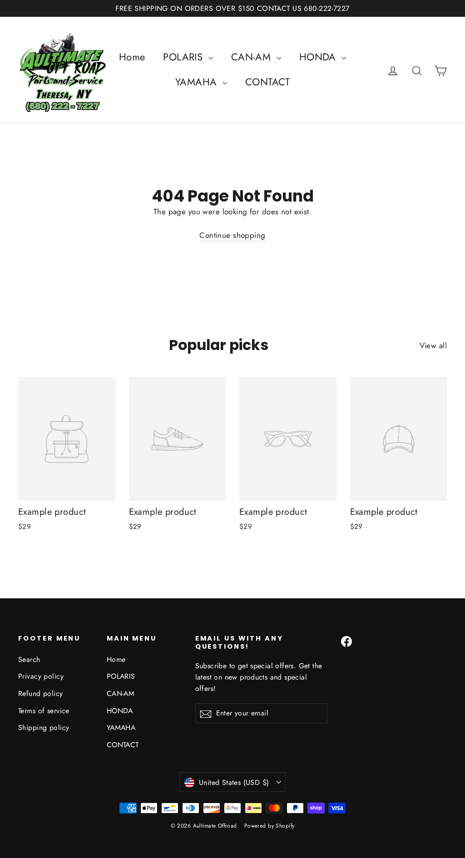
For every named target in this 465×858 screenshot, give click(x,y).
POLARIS (184, 56)
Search (29, 659)
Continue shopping (232, 235)
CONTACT (267, 81)
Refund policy (40, 693)
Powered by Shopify (269, 826)
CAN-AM (252, 56)
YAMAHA (197, 81)
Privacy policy (41, 676)
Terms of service (43, 710)
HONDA (319, 56)
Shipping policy (43, 727)
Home (132, 56)
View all (433, 345)
